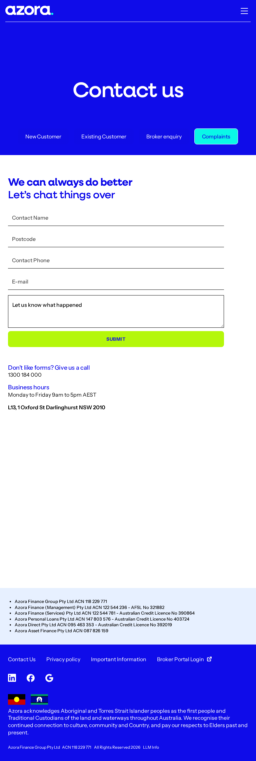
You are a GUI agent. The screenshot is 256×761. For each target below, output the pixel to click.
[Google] (49, 678)
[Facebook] (31, 678)
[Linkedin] (12, 678)
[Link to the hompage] (29, 11)
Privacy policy (63, 659)
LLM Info (151, 747)
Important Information (118, 659)
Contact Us (22, 659)
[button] (244, 11)
